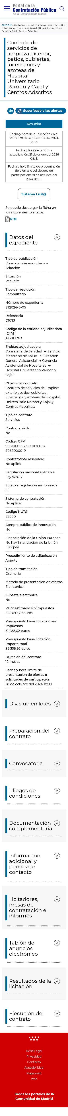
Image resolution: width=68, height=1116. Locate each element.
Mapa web (34, 1073)
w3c (34, 1079)
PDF (13, 219)
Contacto (34, 1062)
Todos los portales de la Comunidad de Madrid (34, 1096)
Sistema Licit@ (34, 194)
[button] (7, 8)
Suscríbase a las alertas (43, 111)
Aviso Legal (34, 1051)
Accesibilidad (34, 1067)
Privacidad (34, 1056)
